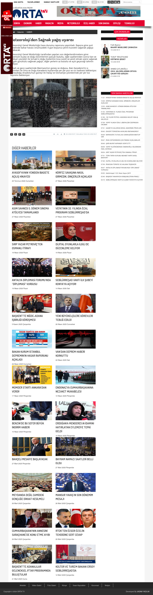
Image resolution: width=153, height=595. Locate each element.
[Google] (19, 134)
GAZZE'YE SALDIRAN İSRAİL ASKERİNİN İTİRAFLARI (121, 128)
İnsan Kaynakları (79, 585)
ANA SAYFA (18, 2)
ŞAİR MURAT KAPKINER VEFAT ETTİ (115, 143)
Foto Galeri (51, 585)
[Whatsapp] (23, 134)
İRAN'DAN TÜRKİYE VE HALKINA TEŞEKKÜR (118, 164)
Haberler (20, 32)
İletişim (107, 585)
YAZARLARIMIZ (33, 2)
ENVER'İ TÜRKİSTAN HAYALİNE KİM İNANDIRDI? (120, 131)
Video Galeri (36, 585)
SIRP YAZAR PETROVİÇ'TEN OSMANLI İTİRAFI (119, 152)
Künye (64, 585)
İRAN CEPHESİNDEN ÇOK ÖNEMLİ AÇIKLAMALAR (120, 140)
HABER (29, 32)
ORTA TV (21, 591)
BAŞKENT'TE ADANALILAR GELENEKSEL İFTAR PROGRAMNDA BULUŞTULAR (31, 570)
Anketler (23, 585)
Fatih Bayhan (116, 69)
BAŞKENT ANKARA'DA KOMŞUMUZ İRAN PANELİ (120, 176)
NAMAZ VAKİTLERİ (51, 2)
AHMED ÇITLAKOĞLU (119, 57)
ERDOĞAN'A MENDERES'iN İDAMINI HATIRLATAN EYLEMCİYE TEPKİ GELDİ (75, 427)
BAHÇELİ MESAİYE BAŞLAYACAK (30, 459)
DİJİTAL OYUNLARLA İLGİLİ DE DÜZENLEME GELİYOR (121, 161)
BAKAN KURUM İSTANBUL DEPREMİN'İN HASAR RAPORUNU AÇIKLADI (30, 355)
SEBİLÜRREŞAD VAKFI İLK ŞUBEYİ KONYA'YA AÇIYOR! (122, 180)
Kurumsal (95, 585)
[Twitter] (15, 134)
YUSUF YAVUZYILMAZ (119, 45)
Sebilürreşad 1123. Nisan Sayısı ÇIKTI (116, 173)
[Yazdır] (54, 134)
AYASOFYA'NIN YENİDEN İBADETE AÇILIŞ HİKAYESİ (121, 97)
